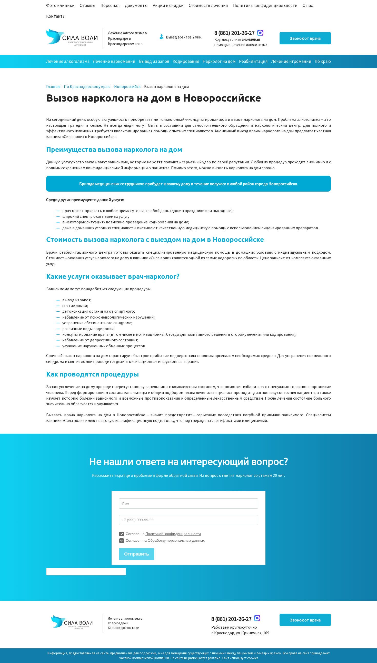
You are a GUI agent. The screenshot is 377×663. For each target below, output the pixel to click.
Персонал (110, 5)
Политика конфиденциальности (265, 5)
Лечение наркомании (114, 61)
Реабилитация (253, 61)
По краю (323, 61)
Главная (53, 86)
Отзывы (87, 5)
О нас (308, 5)
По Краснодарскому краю (87, 86)
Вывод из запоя (154, 61)
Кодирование (186, 61)
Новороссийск (127, 86)
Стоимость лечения (208, 5)
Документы (136, 5)
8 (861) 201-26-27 (234, 32)
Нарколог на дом (219, 61)
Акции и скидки (168, 5)
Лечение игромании (291, 61)
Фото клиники (60, 5)
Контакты (56, 16)
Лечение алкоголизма (68, 61)
